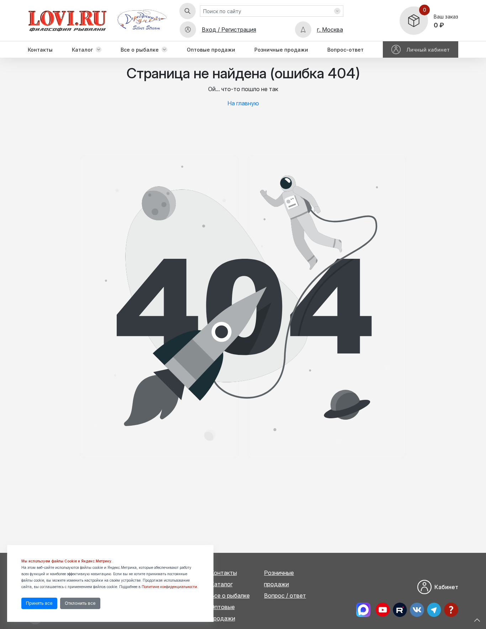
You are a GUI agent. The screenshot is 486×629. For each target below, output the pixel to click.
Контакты (40, 50)
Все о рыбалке (140, 50)
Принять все (39, 603)
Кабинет (446, 587)
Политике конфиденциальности (169, 587)
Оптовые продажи (211, 50)
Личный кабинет (428, 50)
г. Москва (330, 29)
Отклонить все (80, 603)
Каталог (82, 50)
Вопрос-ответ (345, 50)
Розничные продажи (281, 50)
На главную (243, 103)
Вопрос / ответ (285, 595)
